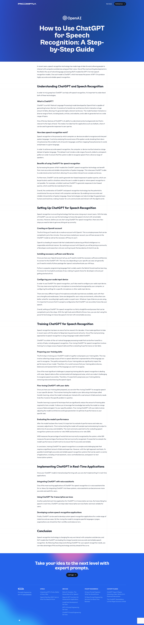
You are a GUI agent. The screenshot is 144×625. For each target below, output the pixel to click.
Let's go (71, 575)
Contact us (119, 4)
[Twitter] (19, 620)
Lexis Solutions (27, 594)
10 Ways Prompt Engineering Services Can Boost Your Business (93, 599)
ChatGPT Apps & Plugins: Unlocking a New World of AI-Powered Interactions (116, 594)
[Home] (27, 4)
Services (109, 4)
